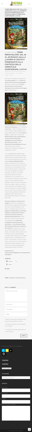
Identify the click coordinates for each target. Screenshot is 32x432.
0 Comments (19, 73)
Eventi (16, 71)
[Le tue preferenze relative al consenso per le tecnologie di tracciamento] (29, 429)
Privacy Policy (5, 360)
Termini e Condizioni (6, 368)
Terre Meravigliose (20, 277)
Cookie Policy (5, 364)
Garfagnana (12, 277)
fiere (20, 71)
